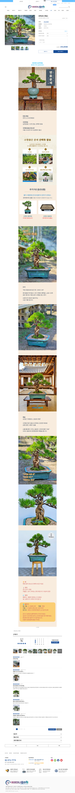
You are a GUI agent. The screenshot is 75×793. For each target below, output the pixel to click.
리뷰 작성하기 (55, 642)
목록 (59, 745)
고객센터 (69, 3)
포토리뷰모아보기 (59, 651)
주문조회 (62, 3)
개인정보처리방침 (16, 753)
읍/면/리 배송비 (41, 35)
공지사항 (6, 753)
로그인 (51, 3)
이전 (16, 745)
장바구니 (65, 3)
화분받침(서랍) (41, 33)
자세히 (66, 31)
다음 (37, 745)
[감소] (40, 42)
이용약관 (10, 753)
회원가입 (54, 3)
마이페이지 (58, 3)
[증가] (44, 42)
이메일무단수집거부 (23, 753)
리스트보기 (59, 729)
